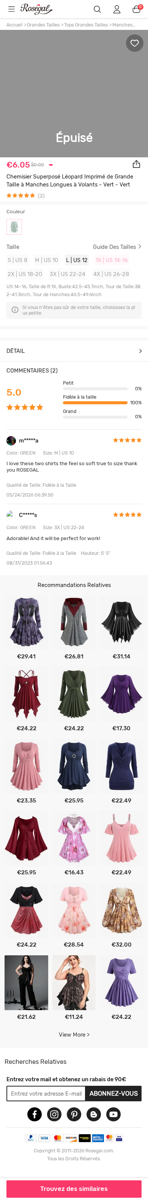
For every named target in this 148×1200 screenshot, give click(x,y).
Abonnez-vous (114, 1093)
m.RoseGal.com (41, 9)
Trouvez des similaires (74, 1188)
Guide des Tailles (114, 247)
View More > (74, 1034)
